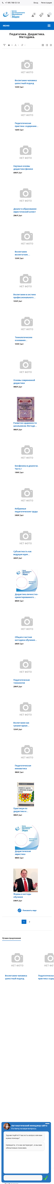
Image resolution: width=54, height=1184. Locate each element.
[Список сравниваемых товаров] (33, 17)
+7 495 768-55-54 (12, 3)
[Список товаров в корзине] (50, 17)
